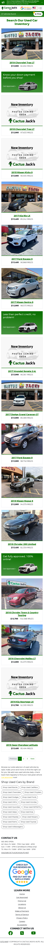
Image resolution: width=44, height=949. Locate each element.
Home (22, 894)
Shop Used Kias (27, 812)
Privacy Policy (22, 918)
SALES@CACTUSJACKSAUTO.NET (15, 853)
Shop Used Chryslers (32, 792)
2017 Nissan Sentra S (22, 302)
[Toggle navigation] (40, 8)
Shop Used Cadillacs (29, 787)
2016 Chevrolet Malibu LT (22, 658)
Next (32, 759)
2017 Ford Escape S (22, 259)
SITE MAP (4, 942)
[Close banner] (42, 2)
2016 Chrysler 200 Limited (22, 544)
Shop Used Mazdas (10, 817)
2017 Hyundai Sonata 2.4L (22, 371)
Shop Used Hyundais (11, 807)
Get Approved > (9, 86)
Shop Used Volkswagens (13, 827)
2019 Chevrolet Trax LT (22, 62)
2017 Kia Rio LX (22, 215)
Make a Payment (22, 911)
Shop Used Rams (10, 822)
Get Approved (22, 897)
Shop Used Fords (29, 797)
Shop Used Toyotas (28, 822)
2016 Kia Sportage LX (22, 701)
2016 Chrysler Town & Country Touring (22, 614)
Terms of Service (22, 915)
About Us (22, 908)
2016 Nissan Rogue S (22, 501)
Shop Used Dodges (11, 797)
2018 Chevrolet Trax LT (22, 129)
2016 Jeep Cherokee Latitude (22, 745)
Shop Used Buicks (10, 787)
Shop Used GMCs (10, 802)
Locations (22, 904)
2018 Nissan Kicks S (22, 172)
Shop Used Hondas (29, 802)
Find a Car (22, 901)
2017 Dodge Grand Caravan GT (22, 414)
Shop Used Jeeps (10, 812)
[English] (35, 8)
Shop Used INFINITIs (32, 807)
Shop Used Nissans (30, 817)
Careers (22, 921)
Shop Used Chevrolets (12, 792)
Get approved (7, 777)
